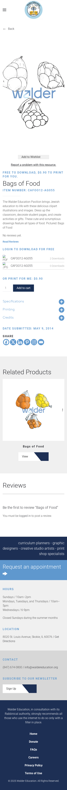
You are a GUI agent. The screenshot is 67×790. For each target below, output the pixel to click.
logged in (25, 516)
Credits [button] (8, 317)
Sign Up (11, 688)
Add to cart (23, 288)
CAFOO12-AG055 (22, 258)
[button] (4, 10)
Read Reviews (11, 241)
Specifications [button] (13, 301)
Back (11, 28)
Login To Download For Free (28, 249)
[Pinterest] (27, 342)
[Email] (41, 342)
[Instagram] (34, 342)
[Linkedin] (20, 342)
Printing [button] (9, 309)
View (25, 456)
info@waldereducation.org (41, 667)
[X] (13, 342)
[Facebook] (6, 342)
